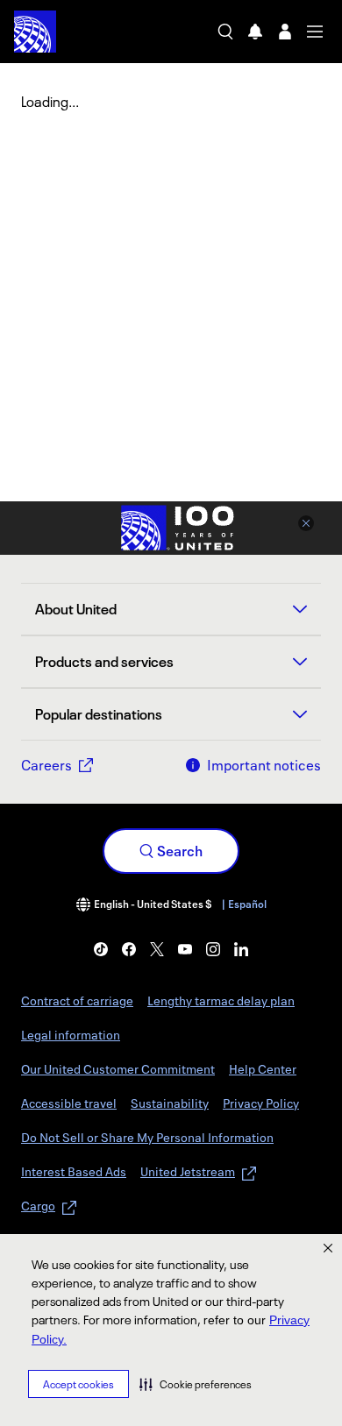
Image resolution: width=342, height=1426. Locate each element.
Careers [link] (46, 765)
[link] (101, 949)
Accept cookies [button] (78, 1384)
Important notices (264, 765)
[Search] (225, 32)
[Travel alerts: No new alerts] (255, 31)
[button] (195, 1384)
